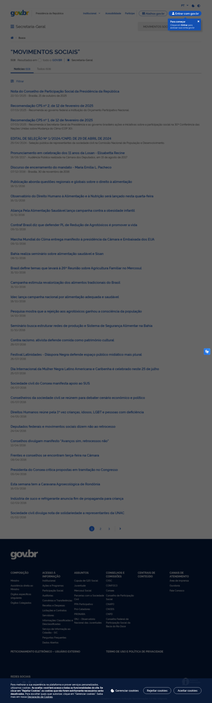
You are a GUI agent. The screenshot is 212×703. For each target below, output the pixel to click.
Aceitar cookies (187, 690)
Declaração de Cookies (40, 696)
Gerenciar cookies (127, 690)
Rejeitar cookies (157, 690)
